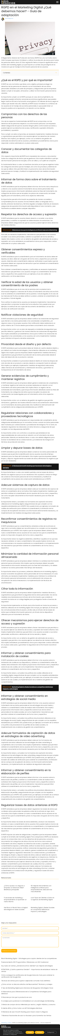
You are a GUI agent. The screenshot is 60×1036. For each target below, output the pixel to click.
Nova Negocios (9, 18)
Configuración (50, 1032)
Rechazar (39, 1032)
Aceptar (30, 1032)
